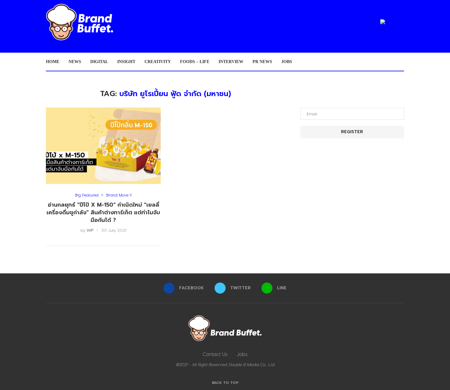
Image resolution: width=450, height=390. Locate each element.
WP (90, 230)
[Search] (401, 62)
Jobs (286, 61)
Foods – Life (194, 61)
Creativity (157, 61)
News (75, 61)
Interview (231, 61)
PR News (262, 61)
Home (52, 61)
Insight (126, 61)
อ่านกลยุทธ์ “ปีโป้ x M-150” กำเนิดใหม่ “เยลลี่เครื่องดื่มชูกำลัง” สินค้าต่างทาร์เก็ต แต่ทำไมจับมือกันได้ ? (103, 212)
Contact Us (215, 354)
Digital (99, 61)
